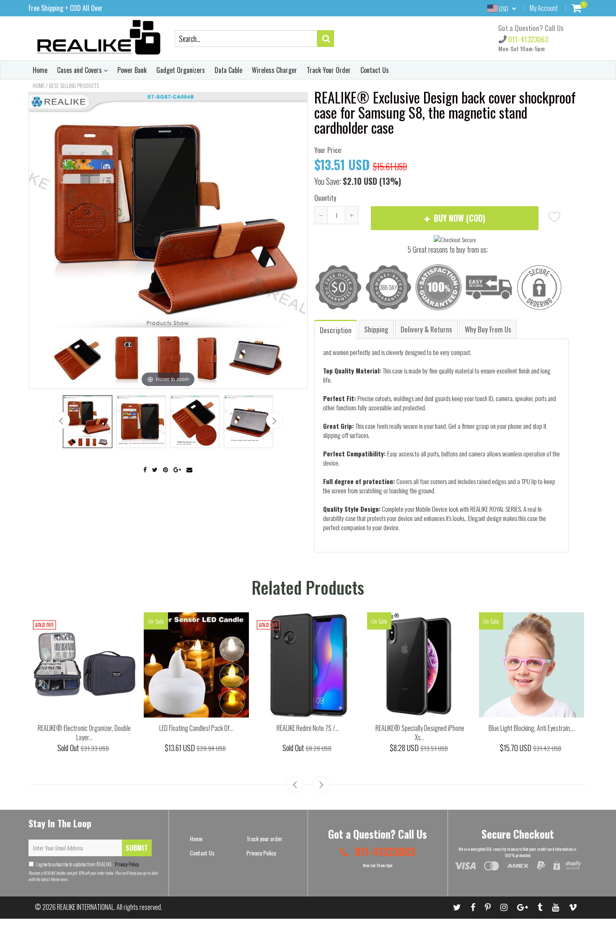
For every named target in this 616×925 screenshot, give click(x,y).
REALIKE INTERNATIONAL (85, 907)
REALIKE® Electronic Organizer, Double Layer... (84, 733)
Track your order (264, 838)
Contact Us (374, 70)
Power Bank (132, 70)
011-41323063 (527, 39)
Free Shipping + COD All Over (65, 8)
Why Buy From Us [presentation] (488, 329)
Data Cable (228, 70)
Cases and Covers (80, 70)
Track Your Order (329, 70)
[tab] (336, 329)
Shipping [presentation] (376, 329)
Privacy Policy (126, 864)
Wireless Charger (274, 70)
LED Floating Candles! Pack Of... (196, 728)
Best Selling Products (74, 85)
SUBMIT (137, 848)
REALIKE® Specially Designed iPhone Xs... (419, 733)
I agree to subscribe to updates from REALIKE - (87, 864)
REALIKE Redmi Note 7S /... (308, 728)
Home (40, 70)
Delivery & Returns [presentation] (426, 329)
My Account (544, 8)
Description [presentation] (336, 330)
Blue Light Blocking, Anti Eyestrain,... (532, 728)
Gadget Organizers (180, 70)
